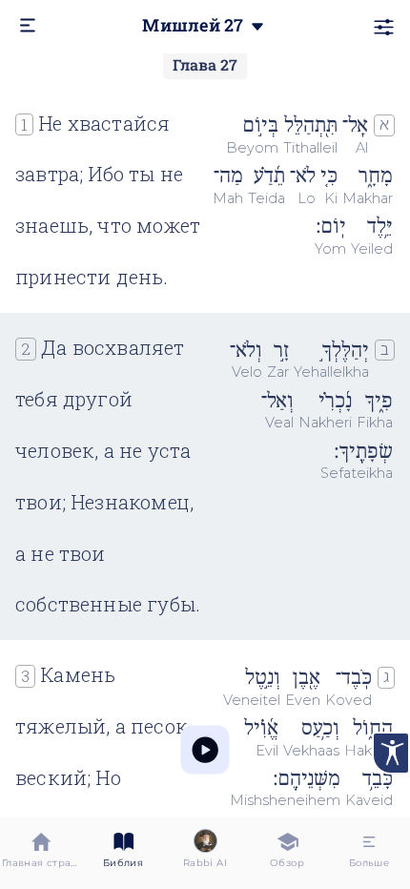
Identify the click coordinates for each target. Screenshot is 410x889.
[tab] (41, 853)
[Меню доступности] (391, 753)
